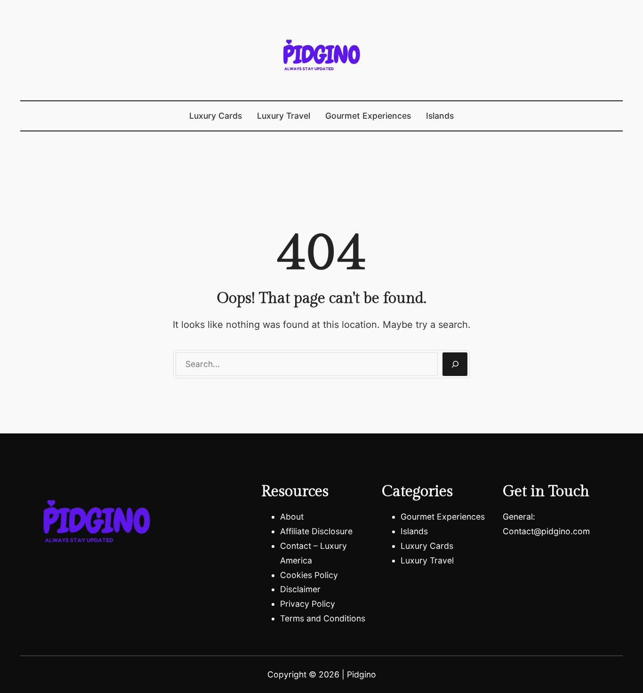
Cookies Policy (309, 575)
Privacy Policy (307, 604)
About (292, 517)
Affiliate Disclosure (316, 531)
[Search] (454, 364)
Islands (414, 531)
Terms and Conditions (322, 618)
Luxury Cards (427, 546)
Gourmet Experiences (443, 517)
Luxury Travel (427, 560)
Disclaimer (300, 589)
